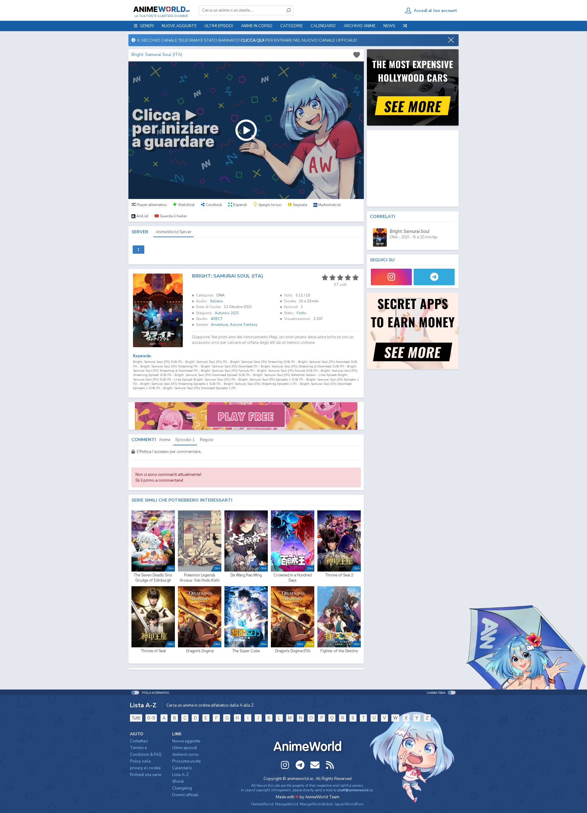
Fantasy (250, 324)
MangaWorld (286, 804)
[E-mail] (315, 765)
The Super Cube (246, 651)
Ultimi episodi (219, 26)
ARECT (217, 318)
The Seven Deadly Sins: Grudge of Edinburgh (153, 578)
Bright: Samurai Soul (409, 231)
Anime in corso (185, 754)
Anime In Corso (256, 26)
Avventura (219, 324)
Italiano (216, 301)
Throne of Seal (153, 651)
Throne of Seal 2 (339, 575)
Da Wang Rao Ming (246, 575)
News (389, 26)
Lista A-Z (180, 775)
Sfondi (178, 781)
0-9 (151, 717)
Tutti (136, 717)
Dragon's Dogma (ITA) (292, 651)
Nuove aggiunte (179, 26)
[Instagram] (391, 277)
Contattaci (139, 741)
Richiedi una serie (145, 775)
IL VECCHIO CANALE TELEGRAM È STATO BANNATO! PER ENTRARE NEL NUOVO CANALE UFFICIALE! (246, 40)
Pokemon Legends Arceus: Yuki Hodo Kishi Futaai (200, 578)
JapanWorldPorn (349, 804)
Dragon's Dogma (199, 651)
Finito (301, 313)
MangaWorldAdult (316, 804)
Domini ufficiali (185, 795)
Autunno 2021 (227, 313)
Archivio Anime (359, 26)
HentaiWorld (262, 804)
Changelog (182, 788)
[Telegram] (434, 277)
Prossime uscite (186, 761)
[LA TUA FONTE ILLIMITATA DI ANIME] (161, 9)
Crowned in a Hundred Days (293, 578)
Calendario (323, 26)
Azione (236, 324)
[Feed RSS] (330, 765)
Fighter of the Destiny (339, 651)
